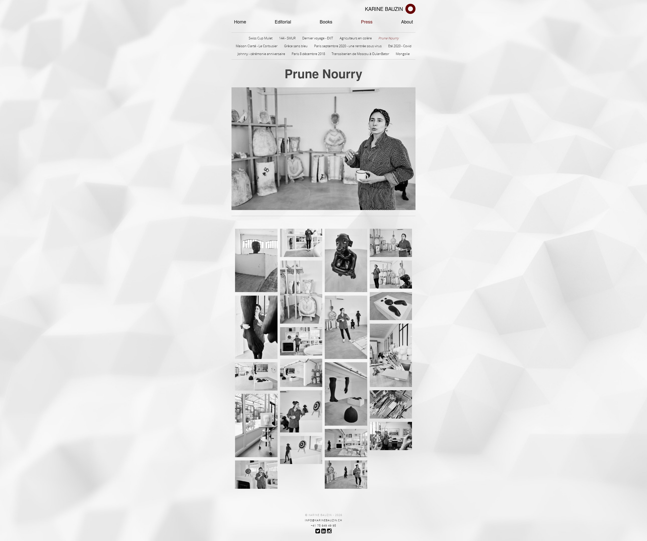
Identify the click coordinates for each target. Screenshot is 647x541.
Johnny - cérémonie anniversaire (261, 53)
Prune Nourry (388, 38)
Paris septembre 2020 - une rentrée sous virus (348, 46)
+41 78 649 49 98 (323, 525)
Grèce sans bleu (296, 46)
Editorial (283, 21)
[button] (256, 261)
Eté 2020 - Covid (399, 46)
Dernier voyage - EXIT (317, 38)
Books (326, 21)
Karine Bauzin (384, 8)
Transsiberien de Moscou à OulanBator (360, 53)
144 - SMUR (287, 38)
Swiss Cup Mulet (260, 38)
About (407, 21)
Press (367, 21)
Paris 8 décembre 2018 (308, 53)
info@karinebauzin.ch (323, 520)
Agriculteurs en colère (356, 38)
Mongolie (403, 53)
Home (240, 21)
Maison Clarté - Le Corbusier (257, 46)
